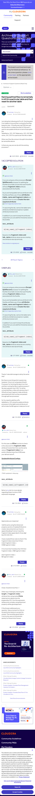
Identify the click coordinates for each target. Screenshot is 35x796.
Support (17, 20)
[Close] (32, 750)
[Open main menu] (32, 28)
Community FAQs (9, 743)
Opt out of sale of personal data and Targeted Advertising (17, 781)
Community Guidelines (11, 738)
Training (18, 15)
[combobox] (17, 55)
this (8, 490)
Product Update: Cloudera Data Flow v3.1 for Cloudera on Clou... (15, 693)
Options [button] (6, 87)
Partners (26, 15)
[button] (32, 118)
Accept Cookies (18, 792)
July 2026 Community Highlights (12, 667)
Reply (29, 152)
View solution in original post (11, 243)
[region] (17, 771)
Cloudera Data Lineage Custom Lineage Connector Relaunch (17, 679)
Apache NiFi (10, 106)
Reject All (17, 787)
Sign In (5, 28)
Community (8, 15)
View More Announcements (17, 698)
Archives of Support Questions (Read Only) (15, 83)
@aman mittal (9, 176)
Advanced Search (7, 60)
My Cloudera (6, 747)
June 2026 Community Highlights (12, 673)
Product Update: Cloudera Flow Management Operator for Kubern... (15, 686)
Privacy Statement (24, 777)
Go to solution (26, 93)
